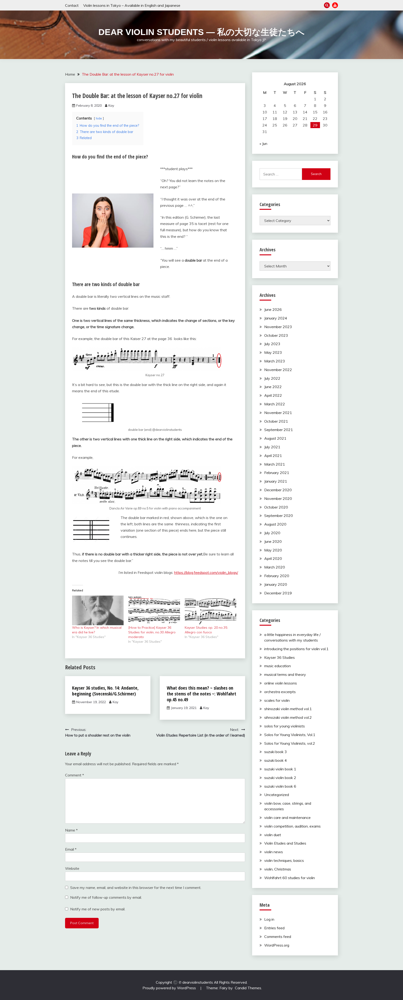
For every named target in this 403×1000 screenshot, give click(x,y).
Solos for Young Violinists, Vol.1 (289, 734)
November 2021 (278, 412)
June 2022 (273, 386)
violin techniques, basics (284, 860)
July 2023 (272, 343)
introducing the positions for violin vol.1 (296, 648)
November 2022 (278, 369)
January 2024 (275, 318)
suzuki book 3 (275, 751)
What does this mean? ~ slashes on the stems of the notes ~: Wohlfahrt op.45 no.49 (201, 694)
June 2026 (273, 309)
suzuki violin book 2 (280, 777)
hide (99, 118)
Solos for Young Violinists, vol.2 (289, 743)
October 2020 (276, 507)
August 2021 (275, 438)
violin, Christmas (277, 869)
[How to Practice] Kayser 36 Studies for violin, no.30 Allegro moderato (152, 632)
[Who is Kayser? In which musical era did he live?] (98, 610)
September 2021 (278, 429)
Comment (74, 775)
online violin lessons (280, 683)
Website (72, 868)
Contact (72, 5)
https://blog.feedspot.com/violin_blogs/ (206, 572)
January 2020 (275, 584)
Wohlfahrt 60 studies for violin (289, 877)
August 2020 (275, 524)
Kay (111, 105)
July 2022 (272, 378)
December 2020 (278, 490)
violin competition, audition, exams (292, 826)
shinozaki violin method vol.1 (288, 708)
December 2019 (278, 593)
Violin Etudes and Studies (285, 843)
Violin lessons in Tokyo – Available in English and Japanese (131, 5)
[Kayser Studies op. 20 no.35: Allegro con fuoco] (210, 610)
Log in (269, 919)
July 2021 (272, 447)
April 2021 (273, 455)
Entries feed (274, 928)
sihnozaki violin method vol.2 (288, 717)
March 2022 (274, 404)
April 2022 (273, 395)
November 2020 (278, 498)
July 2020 (272, 532)
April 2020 (273, 558)
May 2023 (273, 352)
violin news (273, 851)
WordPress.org (276, 945)
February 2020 (276, 575)
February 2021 (276, 472)
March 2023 (274, 361)
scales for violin (277, 700)
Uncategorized (276, 794)
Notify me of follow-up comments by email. (106, 897)
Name (71, 830)
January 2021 (275, 481)
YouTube (335, 5)
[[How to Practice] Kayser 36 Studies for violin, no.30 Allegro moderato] (154, 610)
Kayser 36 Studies (279, 657)
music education (277, 665)
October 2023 (276, 335)
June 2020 (273, 541)
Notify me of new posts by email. (97, 909)
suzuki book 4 (275, 760)
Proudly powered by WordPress (169, 988)
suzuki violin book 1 (280, 769)
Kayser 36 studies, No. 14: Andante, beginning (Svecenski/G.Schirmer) (105, 691)
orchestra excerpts (280, 691)
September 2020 (278, 515)
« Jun (263, 143)
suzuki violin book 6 (280, 786)
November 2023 (278, 326)
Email (70, 849)
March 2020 (274, 567)
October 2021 (276, 421)
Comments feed (277, 936)
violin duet (272, 834)
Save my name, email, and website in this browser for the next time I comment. (135, 887)
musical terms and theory (285, 674)
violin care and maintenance (287, 817)
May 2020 (273, 550)
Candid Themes (248, 988)
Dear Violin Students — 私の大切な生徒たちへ (201, 32)
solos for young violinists (284, 726)
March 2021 (274, 464)
